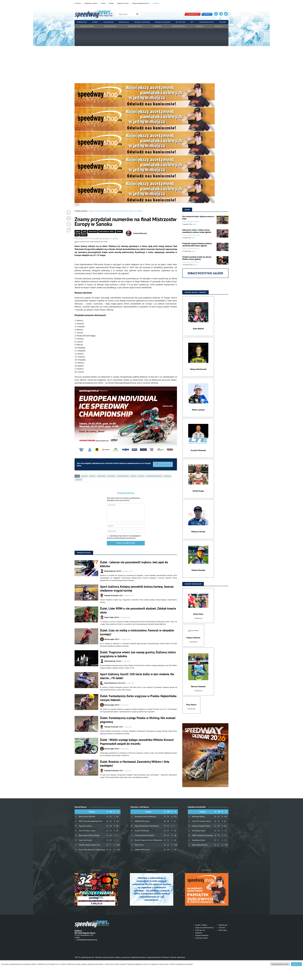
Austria (84, 476)
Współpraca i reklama (90, 3)
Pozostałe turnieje (86, 26)
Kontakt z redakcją (201, 925)
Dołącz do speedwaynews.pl (140, 3)
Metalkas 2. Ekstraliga (142, 22)
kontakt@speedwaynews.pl (87, 940)
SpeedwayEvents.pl (154, 476)
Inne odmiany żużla (135, 26)
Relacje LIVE (219, 26)
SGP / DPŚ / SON (180, 22)
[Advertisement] (151, 65)
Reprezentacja (82, 22)
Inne (84, 231)
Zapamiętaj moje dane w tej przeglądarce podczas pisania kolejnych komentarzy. (124, 537)
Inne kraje (222, 22)
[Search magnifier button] (137, 14)
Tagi (77, 476)
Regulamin (198, 933)
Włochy (79, 479)
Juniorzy (95, 22)
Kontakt (111, 3)
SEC (77, 235)
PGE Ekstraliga (108, 22)
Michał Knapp (123, 476)
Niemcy (119, 231)
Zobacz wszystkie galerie (205, 273)
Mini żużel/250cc (110, 26)
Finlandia (101, 476)
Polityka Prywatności (201, 935)
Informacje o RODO (201, 938)
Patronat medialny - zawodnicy (195, 292)
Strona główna (81, 211)
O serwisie (78, 3)
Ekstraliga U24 (124, 22)
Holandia (111, 476)
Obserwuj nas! (164, 464)
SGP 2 (192, 22)
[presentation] (76, 204)
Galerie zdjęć (222, 930)
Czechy (78, 231)
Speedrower (157, 26)
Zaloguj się (156, 3)
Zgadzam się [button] (296, 964)
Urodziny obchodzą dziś (193, 584)
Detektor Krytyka (178, 26)
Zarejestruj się (222, 925)
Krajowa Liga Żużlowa (162, 22)
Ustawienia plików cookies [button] (280, 964)
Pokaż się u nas (200, 930)
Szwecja (83, 235)
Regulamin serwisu (123, 3)
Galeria (187, 209)
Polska (141, 476)
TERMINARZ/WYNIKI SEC (206, 22)
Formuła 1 (200, 26)
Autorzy (103, 3)
